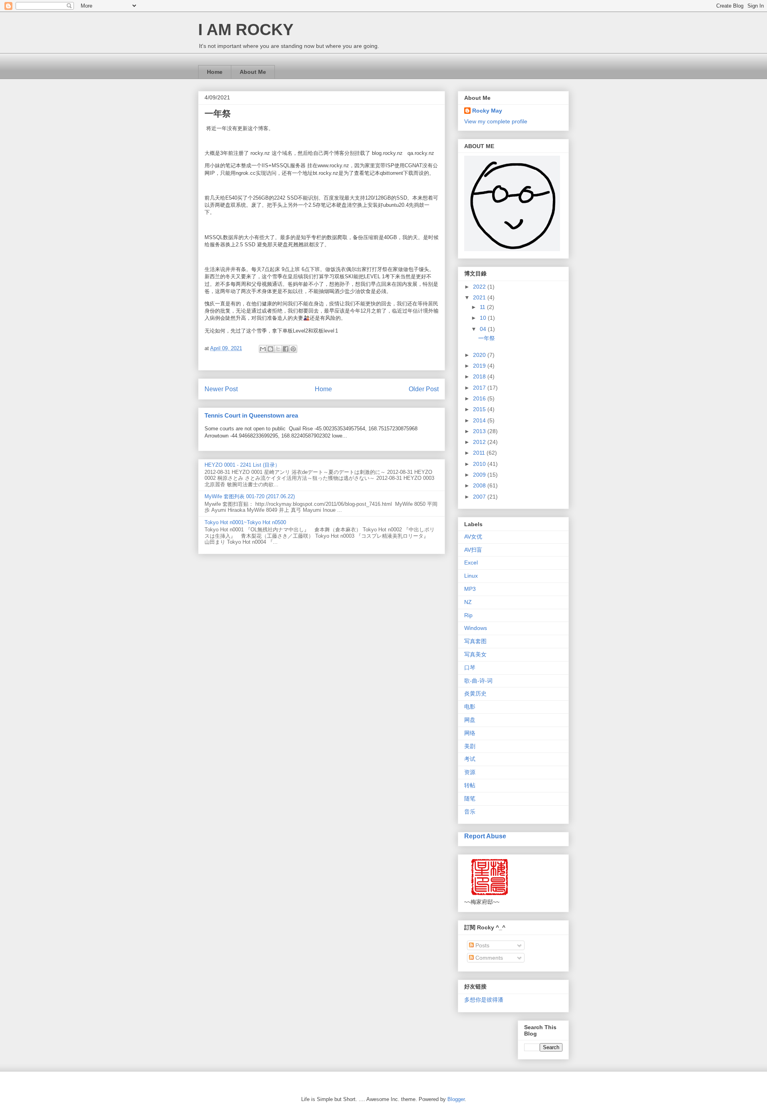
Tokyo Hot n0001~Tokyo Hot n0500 (245, 522)
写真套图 (475, 641)
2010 (480, 464)
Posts (481, 945)
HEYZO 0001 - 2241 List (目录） (242, 465)
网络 (469, 733)
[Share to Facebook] (286, 349)
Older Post (424, 389)
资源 (469, 772)
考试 (469, 759)
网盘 (469, 720)
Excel (471, 562)
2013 (480, 431)
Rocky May (487, 110)
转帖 (469, 785)
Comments (488, 958)
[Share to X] (278, 349)
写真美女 (475, 654)
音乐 (469, 811)
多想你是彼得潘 (483, 999)
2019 (480, 365)
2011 (480, 453)
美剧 (469, 746)
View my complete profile (495, 121)
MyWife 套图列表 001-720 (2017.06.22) (250, 496)
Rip (468, 615)
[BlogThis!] (270, 349)
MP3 (470, 589)
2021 (480, 297)
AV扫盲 (473, 550)
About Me (253, 72)
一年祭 (486, 338)
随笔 (469, 798)
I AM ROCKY (246, 29)
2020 (480, 355)
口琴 (469, 667)
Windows (475, 628)
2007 (480, 496)
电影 (469, 706)
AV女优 (473, 536)
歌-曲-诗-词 (478, 680)
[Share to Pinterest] (293, 349)
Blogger (456, 1099)
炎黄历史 (475, 693)
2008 (480, 485)
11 (483, 307)
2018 (480, 376)
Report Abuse (485, 836)
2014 (480, 420)
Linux (471, 575)
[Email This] (263, 349)
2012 (480, 442)
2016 (480, 398)
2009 (480, 474)
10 (484, 318)
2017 (480, 387)
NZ (468, 602)
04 (484, 329)
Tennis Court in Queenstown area (251, 415)
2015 (480, 409)
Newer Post (221, 389)
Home (215, 72)
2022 (480, 286)
